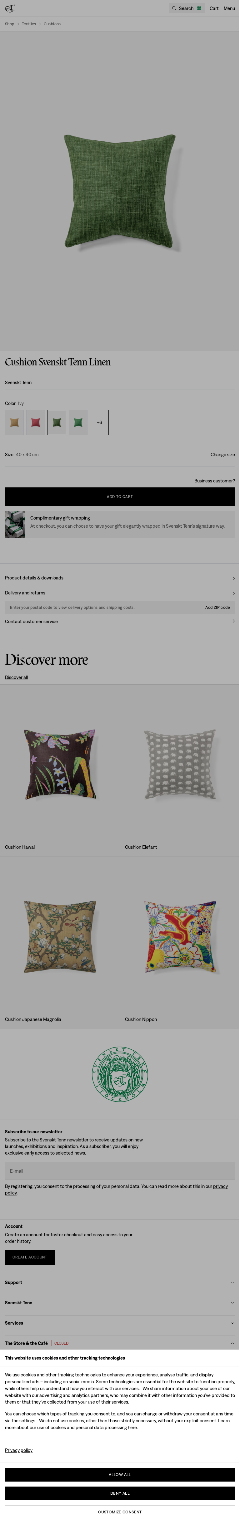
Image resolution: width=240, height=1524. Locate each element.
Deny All (120, 1493)
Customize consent (120, 1512)
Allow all (120, 1474)
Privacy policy (18, 1450)
